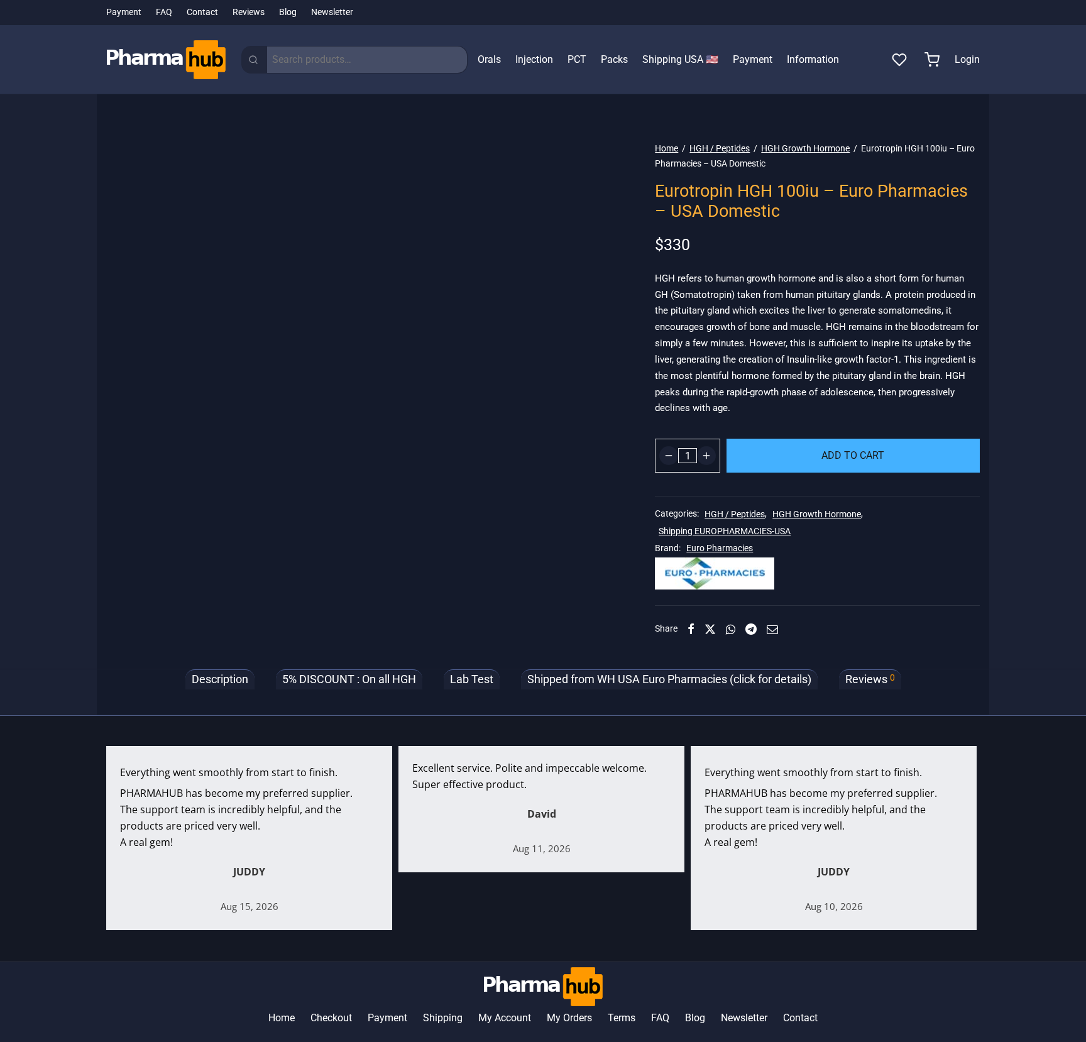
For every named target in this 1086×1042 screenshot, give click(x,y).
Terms (621, 1018)
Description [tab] (220, 679)
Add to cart (853, 456)
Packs (614, 59)
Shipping (443, 1018)
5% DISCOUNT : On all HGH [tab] (349, 679)
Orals (489, 59)
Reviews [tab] (870, 679)
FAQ (164, 12)
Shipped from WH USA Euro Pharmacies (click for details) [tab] (669, 679)
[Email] (772, 629)
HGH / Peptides (719, 148)
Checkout (331, 1018)
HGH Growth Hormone (805, 148)
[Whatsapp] (730, 629)
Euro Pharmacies (719, 548)
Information (813, 59)
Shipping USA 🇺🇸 (680, 59)
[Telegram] (751, 629)
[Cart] (932, 59)
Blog (288, 12)
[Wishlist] (900, 59)
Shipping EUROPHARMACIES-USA (725, 531)
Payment (123, 12)
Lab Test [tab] (471, 679)
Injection (534, 59)
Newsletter (332, 12)
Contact (202, 12)
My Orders (569, 1018)
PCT (577, 59)
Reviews (249, 12)
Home (666, 148)
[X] (710, 629)
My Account (504, 1018)
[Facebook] (691, 629)
